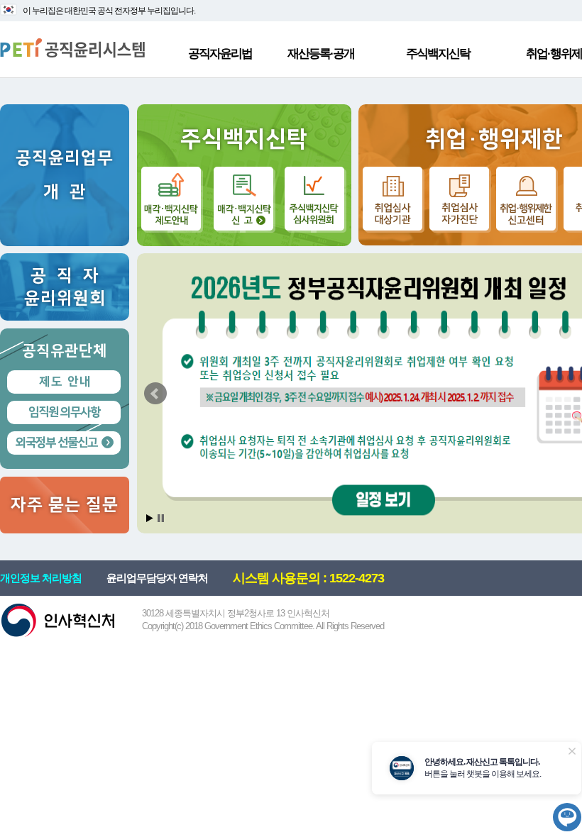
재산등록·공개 (320, 53)
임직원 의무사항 (64, 412)
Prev (155, 393)
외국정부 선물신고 (56, 442)
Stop (161, 518)
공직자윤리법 (220, 53)
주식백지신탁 (438, 53)
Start (149, 518)
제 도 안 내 (64, 381)
